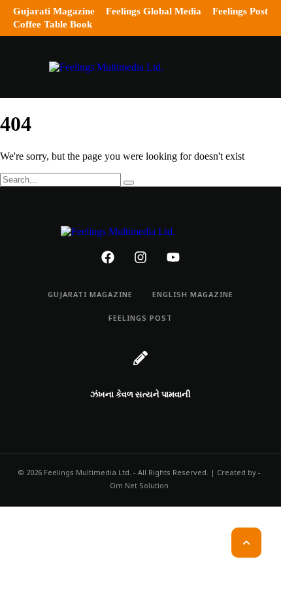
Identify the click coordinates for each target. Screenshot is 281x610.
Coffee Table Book (52, 24)
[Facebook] (107, 257)
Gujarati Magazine (54, 11)
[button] (21, 67)
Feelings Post (240, 11)
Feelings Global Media (153, 11)
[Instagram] (140, 257)
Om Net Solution (139, 486)
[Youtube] (173, 257)
